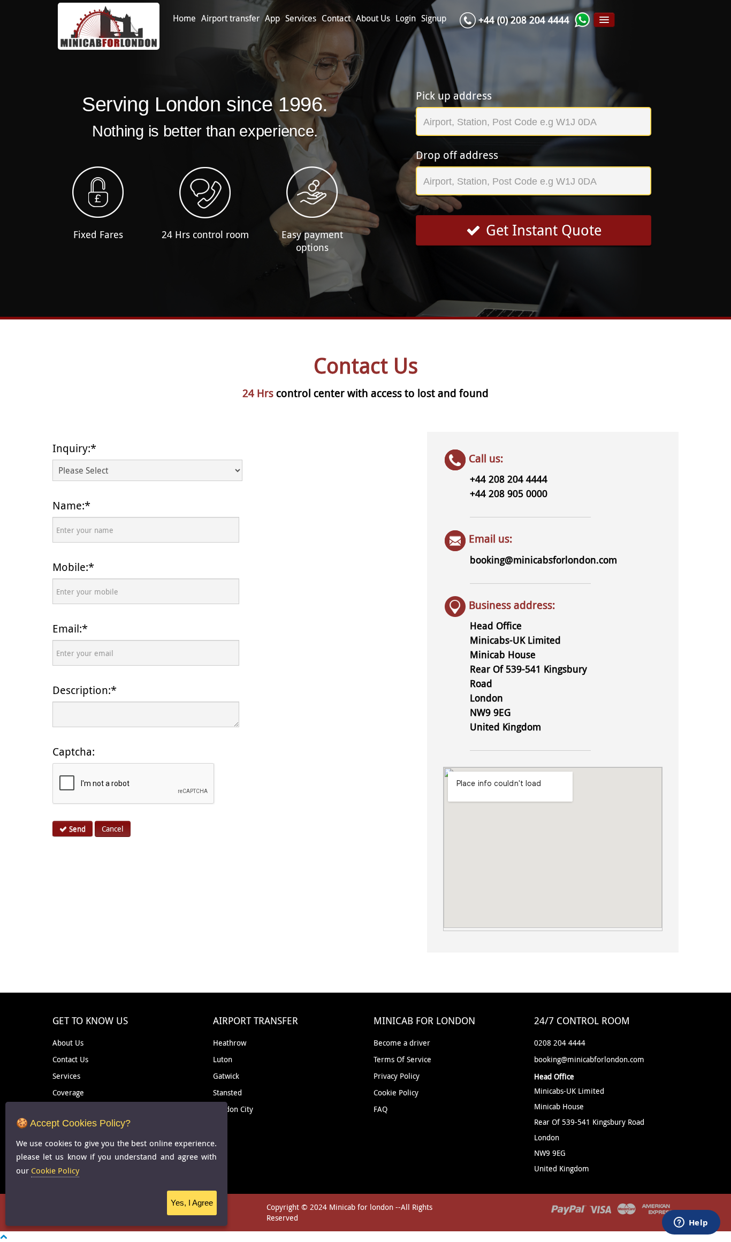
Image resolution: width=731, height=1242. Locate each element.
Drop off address (457, 155)
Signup (433, 18)
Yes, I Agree (192, 1202)
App (272, 18)
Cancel (113, 829)
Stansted (227, 1092)
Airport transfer (230, 18)
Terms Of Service (402, 1059)
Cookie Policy (396, 1092)
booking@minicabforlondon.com (589, 1059)
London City (233, 1109)
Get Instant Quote (543, 230)
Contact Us (70, 1059)
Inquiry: (74, 448)
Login (405, 18)
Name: (71, 505)
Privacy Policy (397, 1076)
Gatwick (226, 1076)
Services (300, 18)
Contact (336, 18)
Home (184, 18)
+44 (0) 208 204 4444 (523, 19)
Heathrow (229, 1043)
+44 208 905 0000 (508, 493)
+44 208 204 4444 (508, 479)
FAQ (380, 1109)
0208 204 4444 (559, 1043)
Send (76, 829)
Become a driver (402, 1043)
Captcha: (73, 751)
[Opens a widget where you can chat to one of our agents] (690, 1223)
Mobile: (73, 567)
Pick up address (454, 95)
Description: (84, 690)
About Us (373, 18)
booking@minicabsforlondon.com (543, 559)
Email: (70, 628)
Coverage (68, 1092)
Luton (222, 1059)
